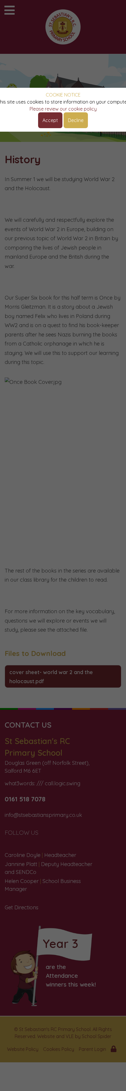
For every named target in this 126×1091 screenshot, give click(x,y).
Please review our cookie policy (63, 109)
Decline (76, 120)
